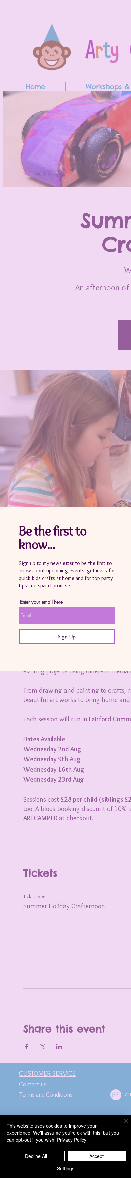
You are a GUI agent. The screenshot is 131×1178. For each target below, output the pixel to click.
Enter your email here (41, 602)
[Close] (122, 1125)
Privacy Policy (71, 1139)
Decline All (36, 1156)
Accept (96, 1156)
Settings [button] (65, 1168)
